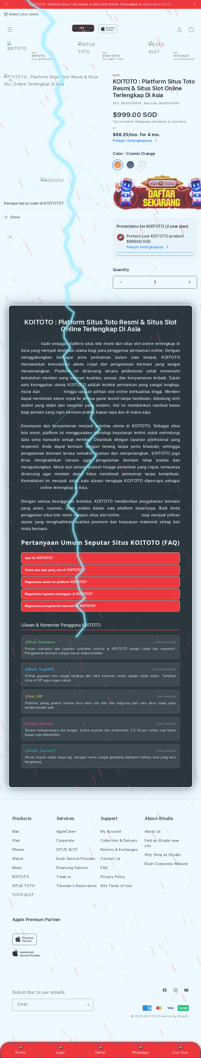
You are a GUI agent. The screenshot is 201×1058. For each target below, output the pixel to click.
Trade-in (63, 877)
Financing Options (72, 868)
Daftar (100, 1052)
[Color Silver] (142, 165)
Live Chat (180, 1052)
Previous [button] (6, 4)
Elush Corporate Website (166, 864)
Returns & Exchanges (119, 850)
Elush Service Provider (75, 859)
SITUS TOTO (23, 886)
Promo (20, 1052)
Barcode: (151, 103)
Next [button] (194, 4)
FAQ (104, 868)
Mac (16, 831)
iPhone (18, 850)
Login (60, 1052)
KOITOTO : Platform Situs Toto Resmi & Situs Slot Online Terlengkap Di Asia (100, 4)
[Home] (83, 28)
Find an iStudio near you (162, 843)
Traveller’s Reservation (76, 886)
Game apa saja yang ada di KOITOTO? (54, 570)
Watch (18, 859)
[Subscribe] (87, 1005)
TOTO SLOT (23, 895)
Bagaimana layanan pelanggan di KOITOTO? (59, 594)
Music (17, 868)
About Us (153, 831)
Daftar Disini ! (161, 4)
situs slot (30, 488)
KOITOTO (30, 344)
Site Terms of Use (116, 886)
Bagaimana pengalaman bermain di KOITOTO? (60, 606)
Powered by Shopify (174, 1016)
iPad (16, 841)
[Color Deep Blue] (130, 165)
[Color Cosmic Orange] (118, 165)
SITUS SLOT (67, 850)
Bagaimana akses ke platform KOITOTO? (56, 582)
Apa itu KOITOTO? (39, 558)
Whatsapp (140, 1052)
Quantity (121, 269)
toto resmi (52, 392)
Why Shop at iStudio (163, 855)
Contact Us (110, 859)
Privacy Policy (112, 877)
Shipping (142, 121)
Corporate (65, 841)
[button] (10, 29)
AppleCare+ (66, 831)
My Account (111, 831)
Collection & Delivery (119, 841)
